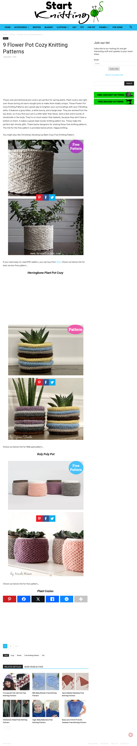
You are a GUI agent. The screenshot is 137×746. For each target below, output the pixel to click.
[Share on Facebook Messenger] (66, 599)
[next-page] (9, 727)
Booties (37, 27)
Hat (74, 27)
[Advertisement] (46, 79)
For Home (118, 27)
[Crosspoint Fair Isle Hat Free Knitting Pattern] (16, 681)
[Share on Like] (52, 599)
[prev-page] (4, 727)
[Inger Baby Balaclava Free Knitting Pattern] (45, 708)
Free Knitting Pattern (31, 655)
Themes (102, 27)
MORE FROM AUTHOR (33, 667)
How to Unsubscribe (114, 75)
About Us (114, 743)
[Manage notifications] (131, 735)
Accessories (20, 27)
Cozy (12, 655)
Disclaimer (105, 743)
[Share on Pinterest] (9, 599)
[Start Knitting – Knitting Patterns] (68, 12)
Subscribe (114, 69)
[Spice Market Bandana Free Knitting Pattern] (75, 681)
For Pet (91, 27)
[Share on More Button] (80, 599)
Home (8, 27)
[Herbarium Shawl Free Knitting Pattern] (16, 708)
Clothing (61, 27)
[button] (131, 27)
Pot (43, 655)
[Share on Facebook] (24, 599)
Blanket (49, 27)
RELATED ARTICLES (13, 667)
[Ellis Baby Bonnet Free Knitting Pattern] (45, 681)
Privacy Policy (93, 743)
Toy (82, 27)
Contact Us (125, 743)
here (58, 262)
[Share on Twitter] (38, 599)
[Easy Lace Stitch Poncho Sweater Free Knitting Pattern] (75, 708)
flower (19, 655)
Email (96, 59)
